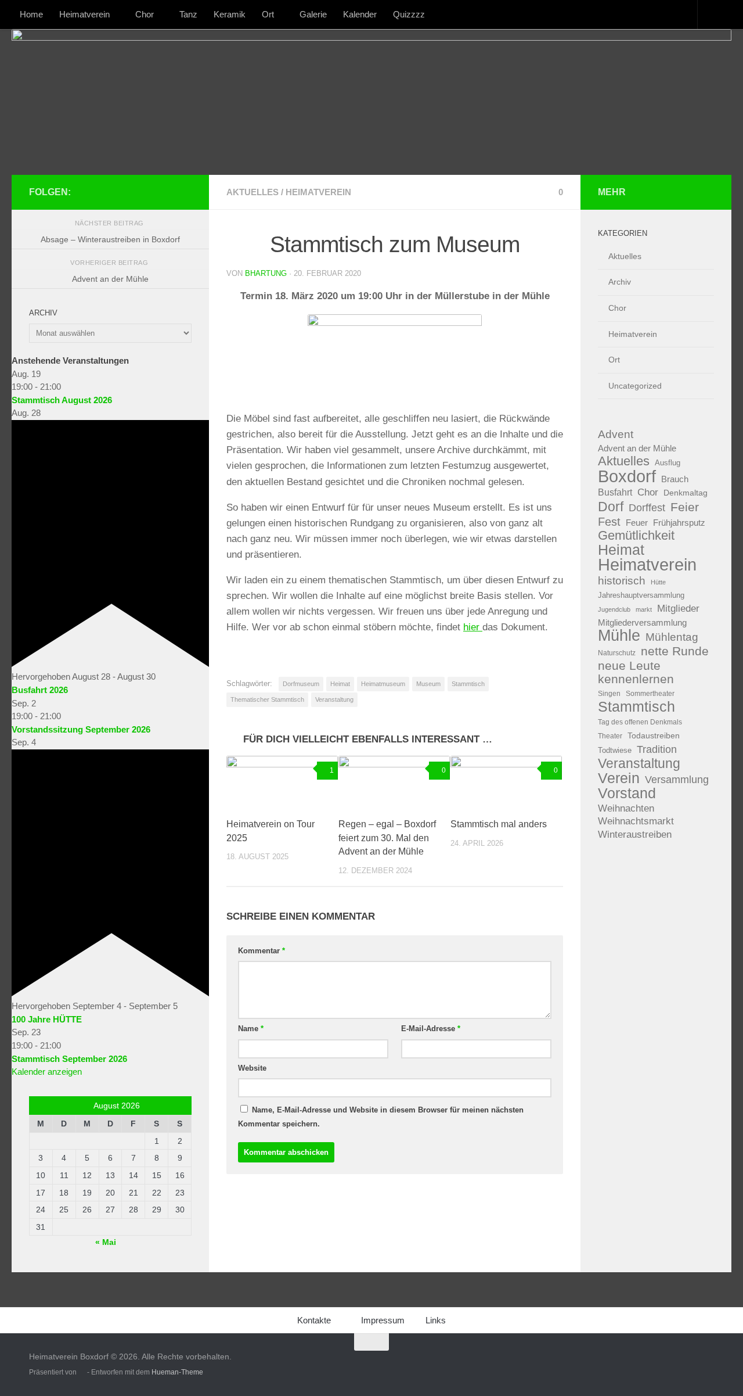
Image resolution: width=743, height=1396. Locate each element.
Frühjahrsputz (679, 522)
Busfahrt (615, 492)
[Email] (185, 192)
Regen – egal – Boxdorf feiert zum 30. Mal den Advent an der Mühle (387, 838)
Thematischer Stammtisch (267, 699)
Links (435, 1320)
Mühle (619, 636)
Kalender (360, 14)
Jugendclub (614, 609)
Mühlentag (671, 637)
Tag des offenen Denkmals (640, 722)
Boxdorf (627, 476)
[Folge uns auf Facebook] (147, 192)
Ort (268, 14)
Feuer (637, 522)
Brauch (674, 479)
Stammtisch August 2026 (62, 400)
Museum (428, 683)
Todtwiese (615, 750)
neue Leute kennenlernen (636, 672)
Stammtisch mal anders (498, 824)
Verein (619, 778)
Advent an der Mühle (637, 448)
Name (251, 1028)
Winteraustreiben (635, 834)
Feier (684, 507)
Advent (615, 434)
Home (31, 14)
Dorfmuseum (301, 683)
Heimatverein (84, 14)
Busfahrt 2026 (40, 690)
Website (252, 1068)
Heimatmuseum (383, 683)
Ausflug (667, 462)
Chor (144, 14)
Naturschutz (617, 653)
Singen (609, 694)
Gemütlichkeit (636, 536)
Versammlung (677, 779)
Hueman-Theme (177, 1372)
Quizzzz (409, 14)
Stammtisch (468, 683)
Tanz (188, 14)
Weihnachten (626, 808)
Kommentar (261, 950)
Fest (609, 521)
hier (472, 627)
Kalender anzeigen (47, 1071)
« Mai (105, 1242)
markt (644, 609)
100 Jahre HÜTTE (47, 1019)
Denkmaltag (685, 493)
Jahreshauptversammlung (641, 595)
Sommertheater (650, 694)
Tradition (657, 749)
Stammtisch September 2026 (69, 1059)
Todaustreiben (653, 735)
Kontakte (314, 1320)
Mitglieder (678, 608)
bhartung (266, 273)
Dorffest (647, 507)
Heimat (340, 683)
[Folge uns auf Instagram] (166, 192)
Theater (610, 736)
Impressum (383, 1320)
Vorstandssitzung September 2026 (81, 729)
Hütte (658, 582)
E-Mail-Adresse (430, 1028)
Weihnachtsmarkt (636, 821)
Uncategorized (635, 385)
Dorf (610, 507)
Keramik (230, 14)
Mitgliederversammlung (642, 622)
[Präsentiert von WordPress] (81, 1372)
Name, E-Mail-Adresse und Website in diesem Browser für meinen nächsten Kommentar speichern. (381, 1117)
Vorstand (627, 793)
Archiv (619, 281)
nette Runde (675, 651)
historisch (621, 581)
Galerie (313, 14)
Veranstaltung (334, 699)
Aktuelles (252, 192)
